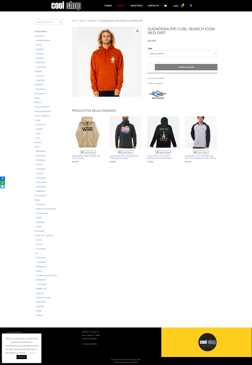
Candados (41, 262)
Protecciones (42, 213)
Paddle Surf (41, 288)
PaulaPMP (133, 362)
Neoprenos (41, 280)
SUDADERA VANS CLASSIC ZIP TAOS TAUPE (86, 157)
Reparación (41, 302)
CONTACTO (153, 5)
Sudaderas (40, 191)
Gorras (39, 240)
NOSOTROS (136, 5)
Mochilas (40, 58)
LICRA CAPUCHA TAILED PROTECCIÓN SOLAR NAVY (159, 157)
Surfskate (40, 222)
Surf (38, 138)
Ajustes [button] (31, 352)
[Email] (2, 186)
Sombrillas (41, 67)
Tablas (39, 226)
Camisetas (40, 169)
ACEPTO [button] (21, 357)
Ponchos (40, 293)
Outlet (37, 120)
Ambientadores (43, 40)
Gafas (37, 98)
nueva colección (42, 107)
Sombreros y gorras (44, 235)
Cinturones (41, 182)
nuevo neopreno (42, 116)
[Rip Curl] (157, 95)
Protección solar (43, 297)
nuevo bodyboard (43, 111)
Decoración (40, 93)
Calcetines (40, 160)
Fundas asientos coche (46, 275)
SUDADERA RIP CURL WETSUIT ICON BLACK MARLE (124, 157)
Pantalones (41, 187)
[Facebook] (2, 179)
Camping (39, 84)
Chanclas (40, 76)
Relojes (38, 142)
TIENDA (108, 5)
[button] (191, 6)
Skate (37, 200)
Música (38, 102)
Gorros (39, 244)
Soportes (40, 306)
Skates (39, 217)
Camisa (39, 164)
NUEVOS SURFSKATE (46, 209)
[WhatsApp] (2, 182)
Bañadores (41, 151)
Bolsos (39, 45)
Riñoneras (40, 62)
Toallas (39, 315)
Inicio (74, 21)
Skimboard (40, 231)
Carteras (39, 53)
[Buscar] (61, 22)
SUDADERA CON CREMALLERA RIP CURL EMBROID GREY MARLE (200, 157)
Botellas (39, 49)
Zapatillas (40, 80)
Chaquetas (41, 178)
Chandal (39, 173)
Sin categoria (41, 195)
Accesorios (39, 36)
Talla (150, 48)
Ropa (38, 133)
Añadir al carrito (186, 67)
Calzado (38, 71)
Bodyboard (41, 266)
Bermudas (40, 155)
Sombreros (41, 249)
